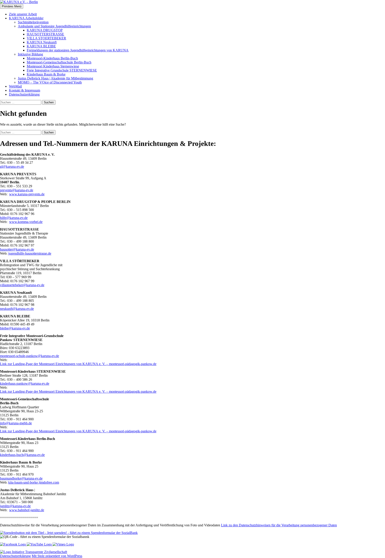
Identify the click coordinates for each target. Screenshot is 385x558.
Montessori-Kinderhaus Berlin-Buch (52, 58)
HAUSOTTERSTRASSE (45, 34)
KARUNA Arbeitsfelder (26, 18)
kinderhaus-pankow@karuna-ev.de (24, 383)
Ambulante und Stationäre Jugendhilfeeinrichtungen (54, 26)
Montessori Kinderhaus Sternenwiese (53, 66)
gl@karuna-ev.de (12, 166)
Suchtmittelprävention (33, 22)
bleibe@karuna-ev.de (15, 328)
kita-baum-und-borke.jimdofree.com (33, 482)
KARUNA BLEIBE (41, 46)
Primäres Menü (11, 6)
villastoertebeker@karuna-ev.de (22, 285)
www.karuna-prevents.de (27, 194)
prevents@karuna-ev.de (16, 190)
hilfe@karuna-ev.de (14, 218)
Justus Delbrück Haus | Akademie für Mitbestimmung (55, 78)
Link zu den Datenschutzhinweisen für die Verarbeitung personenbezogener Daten (279, 525)
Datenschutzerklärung (24, 94)
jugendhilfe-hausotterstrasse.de (29, 253)
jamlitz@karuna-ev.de (15, 506)
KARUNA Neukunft (42, 42)
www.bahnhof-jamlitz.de (26, 510)
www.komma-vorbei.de (26, 222)
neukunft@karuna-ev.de (17, 309)
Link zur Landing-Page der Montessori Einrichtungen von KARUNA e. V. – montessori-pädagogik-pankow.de (78, 364)
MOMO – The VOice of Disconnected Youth (50, 82)
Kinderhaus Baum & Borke (46, 74)
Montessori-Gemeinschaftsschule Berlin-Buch (59, 62)
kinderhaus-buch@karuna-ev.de (22, 455)
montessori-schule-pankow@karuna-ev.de (29, 356)
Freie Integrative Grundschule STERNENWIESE (62, 70)
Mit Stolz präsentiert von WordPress (57, 556)
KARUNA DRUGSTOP (45, 30)
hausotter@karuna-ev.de (17, 249)
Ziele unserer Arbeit (23, 14)
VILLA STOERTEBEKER (46, 38)
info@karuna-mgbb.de (16, 423)
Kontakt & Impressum (24, 90)
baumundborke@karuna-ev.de (21, 478)
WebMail (15, 86)
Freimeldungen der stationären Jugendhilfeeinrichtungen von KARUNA (78, 50)
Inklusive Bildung (30, 54)
